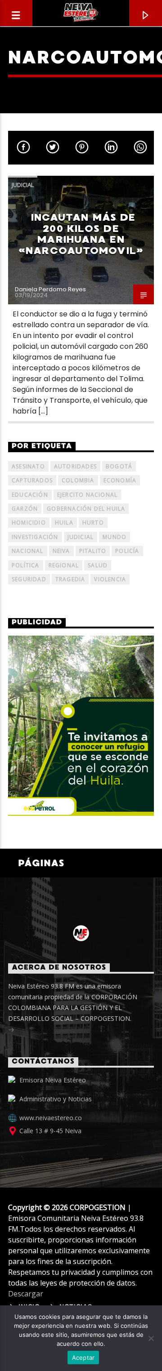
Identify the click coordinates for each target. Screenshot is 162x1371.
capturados (32, 480)
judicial (81, 537)
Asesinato (28, 466)
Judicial (23, 185)
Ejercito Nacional (87, 495)
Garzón (25, 508)
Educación (30, 495)
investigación (35, 537)
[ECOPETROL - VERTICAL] (81, 726)
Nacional (28, 551)
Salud (98, 565)
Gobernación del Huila (86, 508)
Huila (64, 522)
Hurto (93, 522)
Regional (64, 565)
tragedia (70, 579)
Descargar (25, 1294)
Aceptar (83, 1357)
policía (127, 551)
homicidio (29, 522)
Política (26, 565)
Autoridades (75, 466)
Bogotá (119, 466)
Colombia (78, 480)
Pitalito (93, 551)
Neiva (61, 551)
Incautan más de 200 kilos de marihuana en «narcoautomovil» (81, 234)
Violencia (110, 579)
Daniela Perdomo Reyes (50, 289)
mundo (114, 537)
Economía (120, 480)
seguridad (29, 579)
